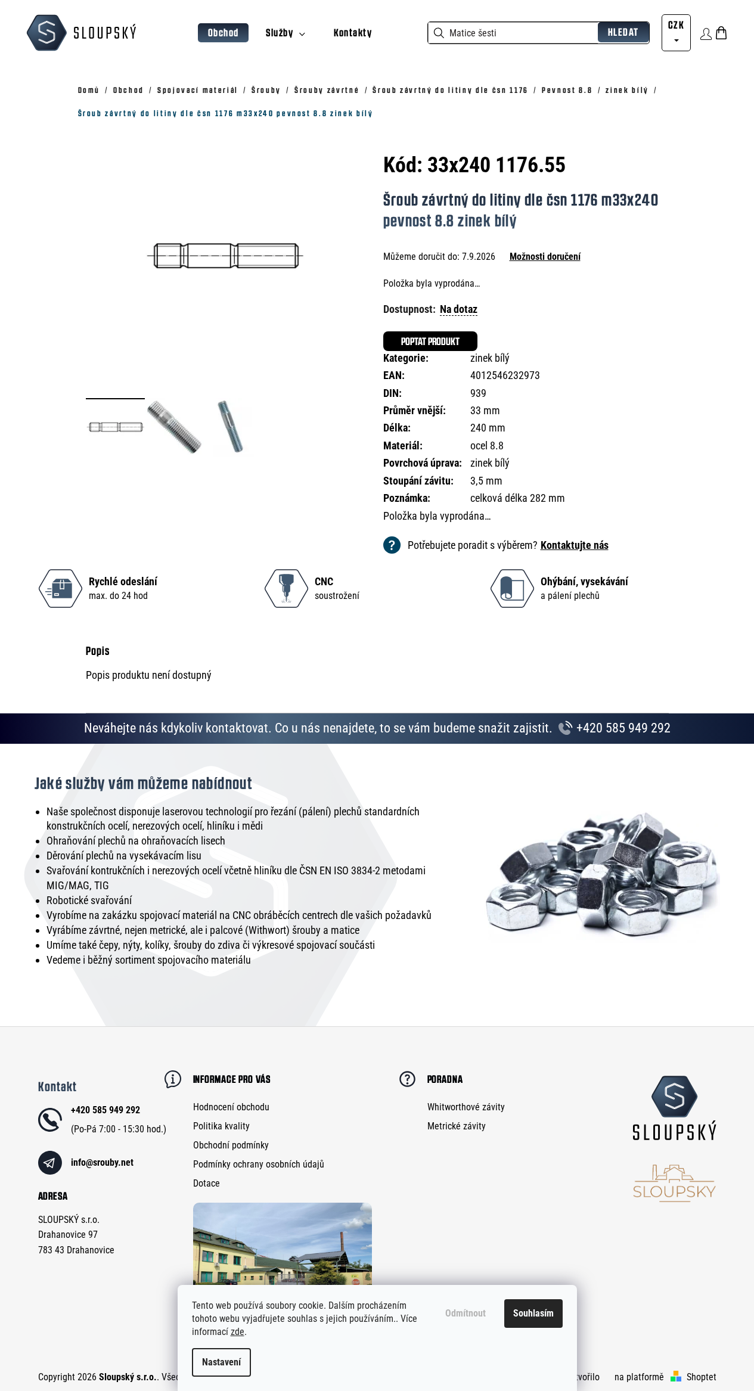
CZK (676, 24)
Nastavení (221, 1362)
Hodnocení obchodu (231, 1107)
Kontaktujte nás (575, 545)
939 (478, 393)
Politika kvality (221, 1126)
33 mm (485, 410)
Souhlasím (533, 1313)
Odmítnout (465, 1313)
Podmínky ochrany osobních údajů (258, 1164)
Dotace (206, 1183)
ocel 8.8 (487, 445)
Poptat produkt (430, 341)
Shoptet (701, 1377)
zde (237, 1331)
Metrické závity (456, 1126)
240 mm (487, 427)
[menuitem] (223, 33)
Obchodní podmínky (231, 1145)
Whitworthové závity (466, 1107)
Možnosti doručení (545, 256)
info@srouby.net (102, 1162)
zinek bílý (490, 358)
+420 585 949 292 (622, 728)
